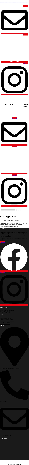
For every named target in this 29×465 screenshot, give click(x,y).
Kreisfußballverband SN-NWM (7, 319)
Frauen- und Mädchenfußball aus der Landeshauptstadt (14, 2)
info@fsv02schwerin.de (5, 435)
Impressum (19, 464)
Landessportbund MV (5, 324)
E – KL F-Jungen (4, 312)
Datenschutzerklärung (12, 464)
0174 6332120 (3, 401)
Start (6, 104)
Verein (12, 104)
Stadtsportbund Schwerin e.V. (7, 321)
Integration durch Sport (5, 318)
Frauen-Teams (25, 105)
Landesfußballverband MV (6, 322)
